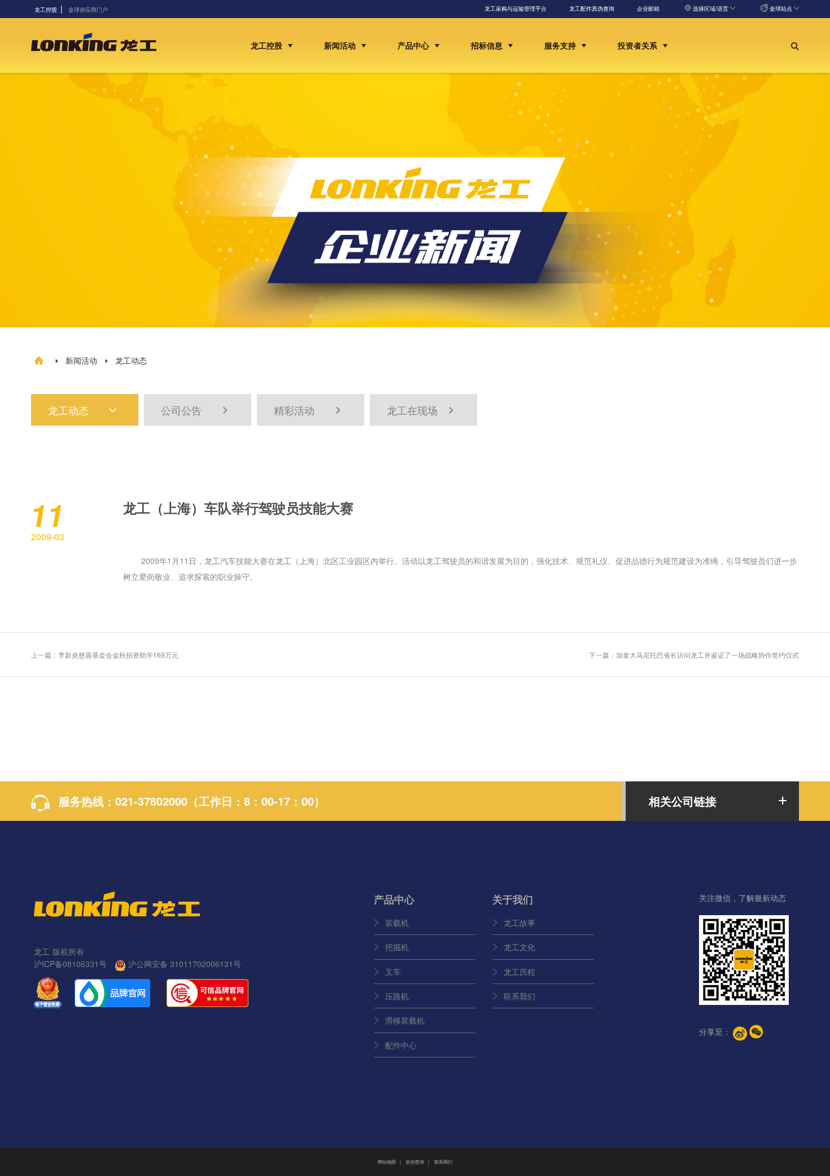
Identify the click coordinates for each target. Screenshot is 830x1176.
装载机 (397, 922)
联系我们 (519, 996)
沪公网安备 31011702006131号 (183, 963)
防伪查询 (415, 1161)
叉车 (393, 971)
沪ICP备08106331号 (70, 963)
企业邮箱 (648, 8)
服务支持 (561, 45)
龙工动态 (83, 410)
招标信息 (488, 45)
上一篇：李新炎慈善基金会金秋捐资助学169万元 (104, 654)
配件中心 (401, 1045)
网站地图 (387, 1161)
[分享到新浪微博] (740, 1033)
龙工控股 (268, 45)
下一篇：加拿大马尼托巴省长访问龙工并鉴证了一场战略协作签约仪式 (694, 654)
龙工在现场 (422, 410)
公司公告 (196, 410)
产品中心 (414, 45)
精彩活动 (309, 410)
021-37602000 (151, 801)
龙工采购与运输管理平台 (515, 8)
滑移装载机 (405, 1020)
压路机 (397, 996)
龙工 (212, 560)
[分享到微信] (756, 1031)
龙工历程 (519, 971)
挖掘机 (397, 946)
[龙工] (93, 44)
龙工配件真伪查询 (591, 8)
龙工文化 (519, 946)
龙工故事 (519, 922)
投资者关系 (638, 45)
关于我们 (512, 899)
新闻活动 (341, 45)
